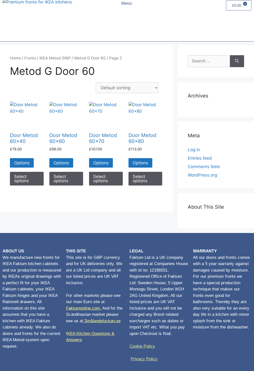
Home (15, 58)
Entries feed (200, 158)
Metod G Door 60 (90, 58)
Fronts (30, 58)
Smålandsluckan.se (102, 321)
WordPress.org (202, 175)
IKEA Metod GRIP (55, 58)
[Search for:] (209, 61)
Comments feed (204, 166)
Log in (194, 149)
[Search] (237, 61)
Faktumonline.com (83, 308)
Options (22, 162)
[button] (129, 22)
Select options (21, 178)
